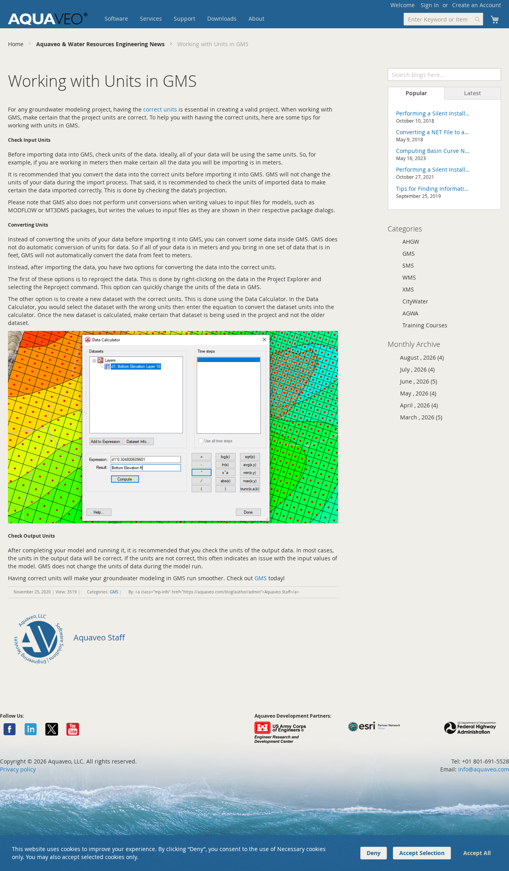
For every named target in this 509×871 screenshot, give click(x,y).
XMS (408, 289)
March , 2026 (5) (418, 417)
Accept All (477, 853)
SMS (408, 265)
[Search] (494, 73)
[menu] (196, 19)
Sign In (430, 5)
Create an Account (476, 5)
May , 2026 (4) (415, 393)
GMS (260, 578)
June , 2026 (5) (416, 381)
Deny (374, 853)
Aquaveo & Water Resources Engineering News (101, 44)
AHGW (410, 241)
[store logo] (47, 19)
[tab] (416, 93)
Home (16, 44)
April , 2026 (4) (416, 405)
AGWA (410, 313)
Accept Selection (422, 853)
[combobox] (443, 19)
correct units (160, 109)
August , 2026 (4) (419, 357)
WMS (409, 277)
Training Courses (424, 325)
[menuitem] (116, 19)
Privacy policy (18, 769)
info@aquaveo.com (483, 769)
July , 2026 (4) (415, 369)
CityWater (415, 301)
